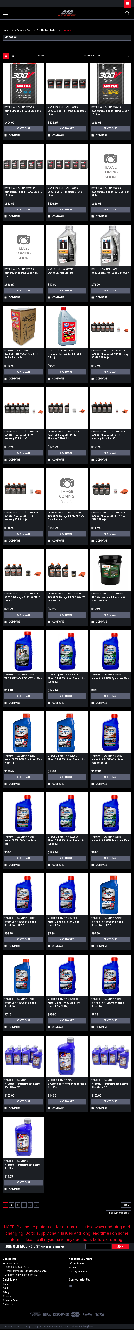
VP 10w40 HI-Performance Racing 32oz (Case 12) (109, 1085)
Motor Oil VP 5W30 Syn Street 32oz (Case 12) (66, 680)
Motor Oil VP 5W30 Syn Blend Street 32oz (63, 923)
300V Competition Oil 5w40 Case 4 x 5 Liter (110, 194)
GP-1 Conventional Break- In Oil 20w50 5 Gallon (108, 599)
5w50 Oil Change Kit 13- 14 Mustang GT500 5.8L (62, 437)
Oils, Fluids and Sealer (22, 30)
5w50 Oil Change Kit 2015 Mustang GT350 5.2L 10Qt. (110, 356)
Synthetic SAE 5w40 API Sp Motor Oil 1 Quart (65, 356)
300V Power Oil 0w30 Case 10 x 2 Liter (65, 194)
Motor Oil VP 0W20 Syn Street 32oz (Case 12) (66, 842)
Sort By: (40, 55)
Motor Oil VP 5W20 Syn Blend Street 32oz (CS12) (107, 923)
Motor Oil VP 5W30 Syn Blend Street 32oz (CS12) (20, 923)
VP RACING (8, 675)
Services (7, 1296)
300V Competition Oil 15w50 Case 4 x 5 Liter (110, 112)
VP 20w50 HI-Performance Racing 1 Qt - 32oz (67, 1085)
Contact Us (8, 1304)
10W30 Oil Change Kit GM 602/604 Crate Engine (66, 518)
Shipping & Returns (78, 1271)
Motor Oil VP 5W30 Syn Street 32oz (110, 678)
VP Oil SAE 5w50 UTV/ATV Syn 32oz (23, 678)
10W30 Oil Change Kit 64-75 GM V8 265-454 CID (66, 599)
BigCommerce (56, 1326)
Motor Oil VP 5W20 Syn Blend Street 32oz (20, 1004)
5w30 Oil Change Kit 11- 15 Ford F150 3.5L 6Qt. (108, 518)
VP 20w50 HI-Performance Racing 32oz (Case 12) (22, 1085)
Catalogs (7, 1288)
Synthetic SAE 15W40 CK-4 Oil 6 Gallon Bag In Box (21, 356)
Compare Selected (119, 1213)
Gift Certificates (76, 1263)
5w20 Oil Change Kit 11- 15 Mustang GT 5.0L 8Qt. (18, 518)
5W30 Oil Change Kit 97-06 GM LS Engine (22, 599)
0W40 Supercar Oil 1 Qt (60, 273)
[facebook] (70, 1286)
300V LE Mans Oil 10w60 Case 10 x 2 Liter (67, 112)
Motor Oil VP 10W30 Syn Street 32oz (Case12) (107, 761)
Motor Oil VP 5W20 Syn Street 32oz (66, 759)
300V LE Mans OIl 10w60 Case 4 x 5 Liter (22, 112)
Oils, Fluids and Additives (48, 30)
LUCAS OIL (8, 350)
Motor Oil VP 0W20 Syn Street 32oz (110, 840)
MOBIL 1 (51, 269)
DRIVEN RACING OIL (99, 350)
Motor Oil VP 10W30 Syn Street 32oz (20, 842)
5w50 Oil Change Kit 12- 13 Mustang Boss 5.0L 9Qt (105, 437)
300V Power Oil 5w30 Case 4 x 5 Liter (21, 275)
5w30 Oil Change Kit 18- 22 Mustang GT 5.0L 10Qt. (18, 437)
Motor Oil (68, 30)
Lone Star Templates (83, 1326)
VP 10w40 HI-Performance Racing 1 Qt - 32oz (23, 1166)
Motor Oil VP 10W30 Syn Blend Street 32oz (107, 1004)
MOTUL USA (9, 107)
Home (5, 30)
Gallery (6, 1292)
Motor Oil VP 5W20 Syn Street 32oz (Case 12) (23, 761)
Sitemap (34, 1326)
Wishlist (73, 1267)
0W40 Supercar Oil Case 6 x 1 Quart (110, 273)
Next (125, 1205)
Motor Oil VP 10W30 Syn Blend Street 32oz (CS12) (64, 1004)
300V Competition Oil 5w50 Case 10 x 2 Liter (23, 194)
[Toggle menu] (5, 13)
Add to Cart (23, 128)
